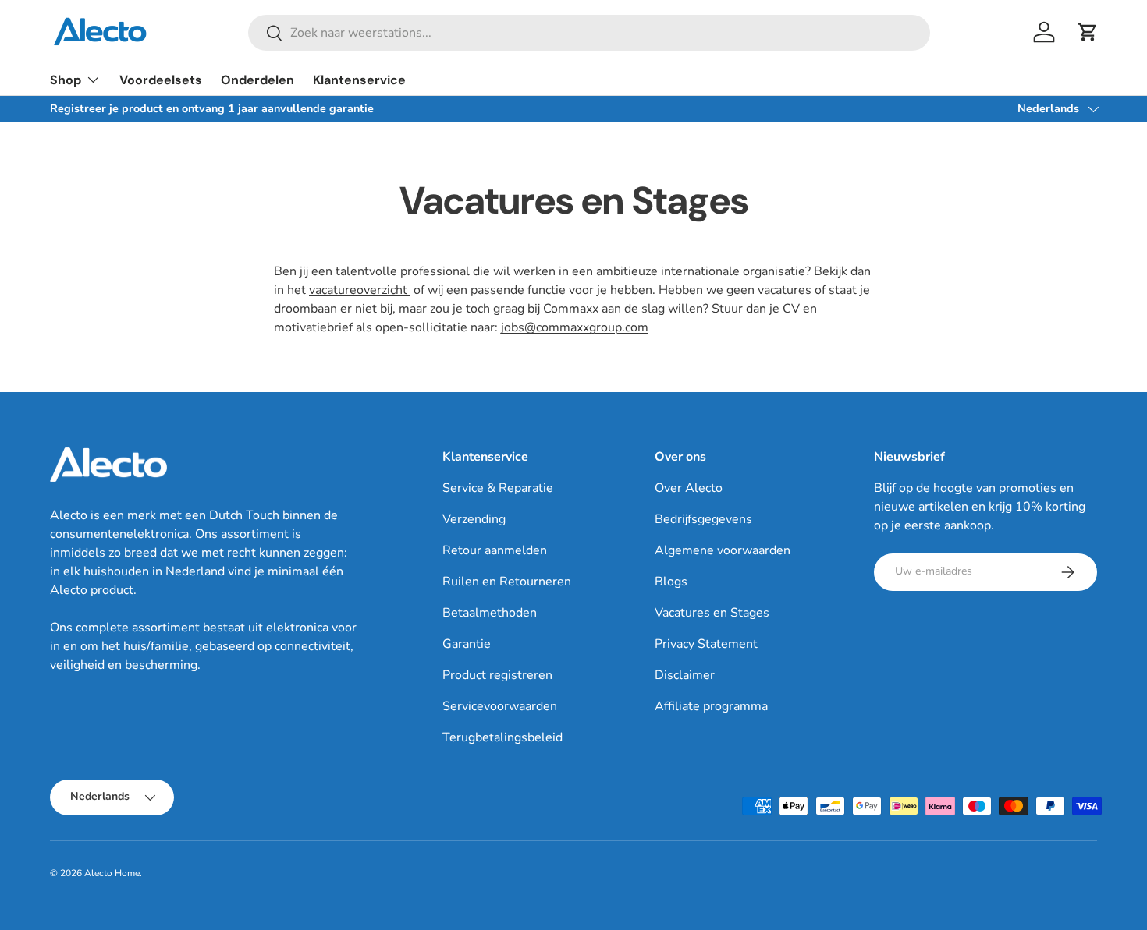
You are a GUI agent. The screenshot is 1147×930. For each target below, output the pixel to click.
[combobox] (589, 33)
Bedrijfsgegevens (703, 519)
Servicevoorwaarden (499, 706)
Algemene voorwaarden (722, 550)
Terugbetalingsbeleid (502, 737)
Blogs (671, 581)
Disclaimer (685, 675)
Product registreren (497, 675)
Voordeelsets (160, 80)
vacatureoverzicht (359, 290)
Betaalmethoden (489, 612)
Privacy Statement (706, 643)
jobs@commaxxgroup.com (574, 327)
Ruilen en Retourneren (506, 581)
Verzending (474, 519)
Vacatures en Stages (712, 612)
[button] (1088, 32)
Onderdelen (257, 80)
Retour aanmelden (494, 550)
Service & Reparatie (497, 488)
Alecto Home (112, 873)
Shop (65, 80)
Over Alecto (689, 488)
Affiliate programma (711, 706)
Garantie (466, 643)
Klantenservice (359, 80)
